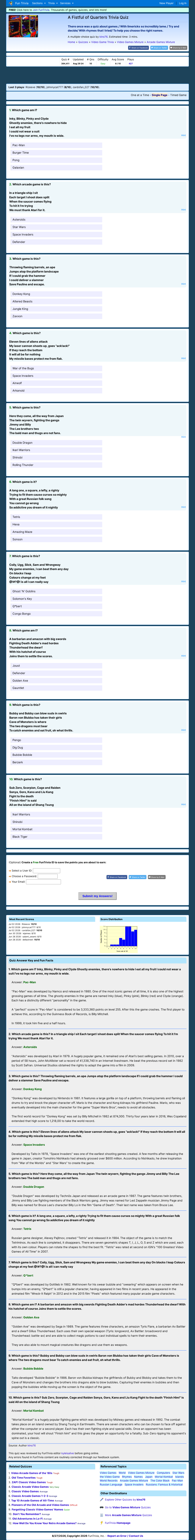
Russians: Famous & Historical (164, 1484)
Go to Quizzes (128, 1507)
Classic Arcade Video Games (30, 1486)
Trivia (51, 3)
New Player (167, 3)
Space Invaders (22, 234)
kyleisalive (67, 1453)
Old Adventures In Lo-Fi (27, 1518)
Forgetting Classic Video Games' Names (37, 1509)
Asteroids (18, 219)
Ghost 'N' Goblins (23, 591)
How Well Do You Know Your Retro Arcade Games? (45, 1523)
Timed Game (178, 95)
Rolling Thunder (22, 465)
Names (138, 1476)
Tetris (16, 517)
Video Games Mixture (141, 1472)
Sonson (17, 539)
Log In (182, 3)
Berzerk (17, 762)
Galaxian (18, 167)
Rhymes (127, 1476)
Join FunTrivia (41, 9)
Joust (16, 665)
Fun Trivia (21, 3)
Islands (179, 1476)
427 (131, 63)
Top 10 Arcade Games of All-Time (32, 1500)
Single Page (159, 95)
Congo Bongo (21, 613)
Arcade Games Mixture (134, 1480)
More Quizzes (128, 1515)
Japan (148, 1476)
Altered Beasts (22, 301)
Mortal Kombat (22, 829)
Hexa (16, 524)
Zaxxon (17, 316)
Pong (15, 160)
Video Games (108, 1472)
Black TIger (19, 836)
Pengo (16, 740)
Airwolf (17, 383)
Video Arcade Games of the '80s (31, 1473)
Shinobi (17, 457)
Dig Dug (17, 747)
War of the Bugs (23, 368)
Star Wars (19, 227)
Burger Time (20, 152)
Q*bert (17, 606)
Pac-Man (18, 145)
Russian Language (111, 1484)
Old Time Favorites (24, 1477)
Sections (37, 3)
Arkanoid (18, 390)
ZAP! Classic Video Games (29, 1482)
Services (65, 3)
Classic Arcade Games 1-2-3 (30, 1495)
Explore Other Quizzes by (125, 1499)
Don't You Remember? (27, 1514)
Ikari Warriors (21, 450)
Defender (18, 242)
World (122, 1472)
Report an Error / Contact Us (125, 1535)
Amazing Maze (22, 532)
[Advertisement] (97, 75)
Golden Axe (20, 680)
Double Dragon (22, 442)
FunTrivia (117, 1522)
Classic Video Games (25, 1491)
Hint (183, 135)
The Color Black (160, 1480)
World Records (109, 1480)
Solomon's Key (22, 599)
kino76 (103, 36)
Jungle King (20, 309)
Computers (163, 1472)
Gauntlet (18, 688)
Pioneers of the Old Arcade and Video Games (40, 1504)
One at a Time (140, 95)
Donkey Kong (21, 294)
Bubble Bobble (22, 755)
